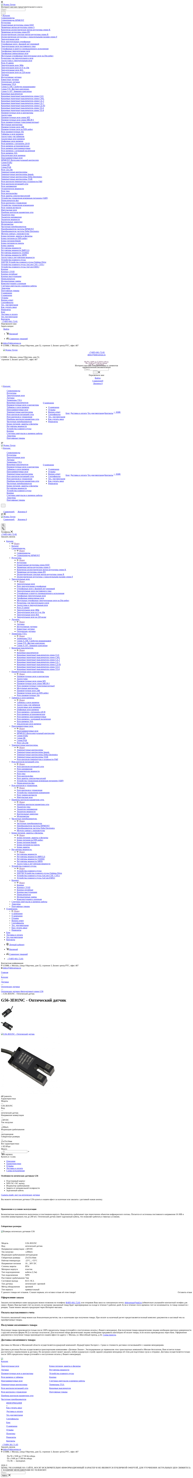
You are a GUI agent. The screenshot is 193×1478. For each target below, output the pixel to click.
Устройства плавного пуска (29, 871)
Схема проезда (109, 1335)
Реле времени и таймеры (12, 1377)
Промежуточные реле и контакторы (33, 676)
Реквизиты (11, 1437)
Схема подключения (15, 1171)
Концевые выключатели (27, 653)
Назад (16, 543)
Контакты (10, 1441)
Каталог (15, 546)
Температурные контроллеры (30, 750)
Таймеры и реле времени (28, 702)
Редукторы (22, 562)
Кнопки (20, 885)
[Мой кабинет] (2, 509)
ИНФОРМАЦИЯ (14, 1403)
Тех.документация (14, 1415)
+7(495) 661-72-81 (10, 321)
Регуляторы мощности (27, 854)
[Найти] (3, 12)
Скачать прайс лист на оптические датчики (20, 1195)
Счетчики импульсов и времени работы (67, 1381)
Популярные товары (58, 1392)
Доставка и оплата (14, 1168)
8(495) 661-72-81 (73, 1302)
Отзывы (10, 1166)
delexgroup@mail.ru (133, 1302)
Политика (10, 1433)
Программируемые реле (27, 731)
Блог (8, 1422)
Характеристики (13, 1163)
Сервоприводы (23, 553)
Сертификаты (12, 1419)
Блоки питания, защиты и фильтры (32, 837)
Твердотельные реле (26, 584)
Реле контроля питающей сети (30, 766)
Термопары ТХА (24, 638)
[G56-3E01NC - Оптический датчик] (18, 1034)
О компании (17, 913)
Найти (4, 1476)
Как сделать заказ (14, 1408)
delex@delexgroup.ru (12, 343)
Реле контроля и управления (29, 790)
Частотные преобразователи (29, 823)
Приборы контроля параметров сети (33, 804)
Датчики (21, 624)
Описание (10, 1161)
